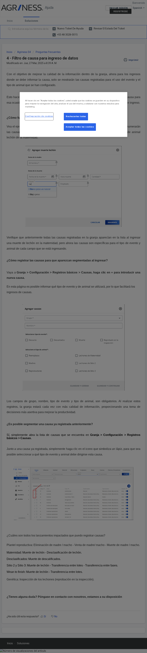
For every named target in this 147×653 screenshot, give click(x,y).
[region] (73, 114)
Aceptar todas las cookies (80, 127)
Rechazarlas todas (76, 116)
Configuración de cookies (39, 116)
